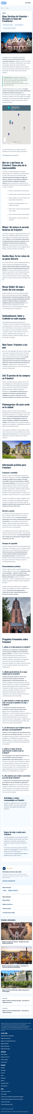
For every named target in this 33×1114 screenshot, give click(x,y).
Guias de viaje (6, 908)
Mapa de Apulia (4, 1043)
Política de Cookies (5, 1091)
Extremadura (4, 1086)
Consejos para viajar (8, 912)
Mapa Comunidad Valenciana (8, 1041)
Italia (2, 1075)
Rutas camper (4, 1059)
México (2, 1080)
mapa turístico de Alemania (9, 434)
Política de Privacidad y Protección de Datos (12, 1099)
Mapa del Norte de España (7, 1036)
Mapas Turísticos (13, 890)
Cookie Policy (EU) (5, 1102)
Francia (3, 1073)
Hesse (7, 8)
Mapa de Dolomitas (5, 1038)
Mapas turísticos (5, 1057)
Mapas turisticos (7, 904)
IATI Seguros (14, 850)
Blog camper (6, 900)
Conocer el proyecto (8, 881)
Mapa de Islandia (5, 1046)
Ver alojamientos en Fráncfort (10, 155)
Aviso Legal (3, 1094)
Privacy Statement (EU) (6, 1104)
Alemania (3, 1078)
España (3, 1067)
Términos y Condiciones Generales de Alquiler (12, 1096)
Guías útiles (4, 1062)
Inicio (2, 8)
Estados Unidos (5, 1083)
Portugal (3, 1070)
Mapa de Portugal (5, 1048)
